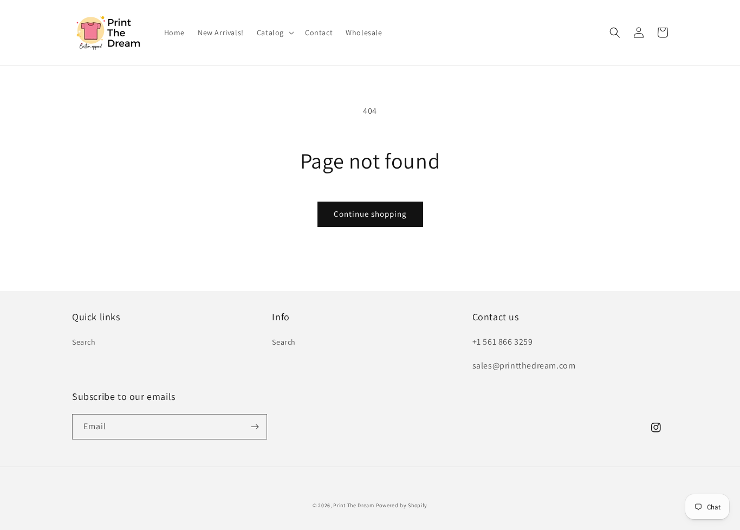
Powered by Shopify (402, 505)
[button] (274, 32)
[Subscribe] (255, 426)
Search (84, 342)
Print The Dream (353, 505)
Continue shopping (370, 214)
